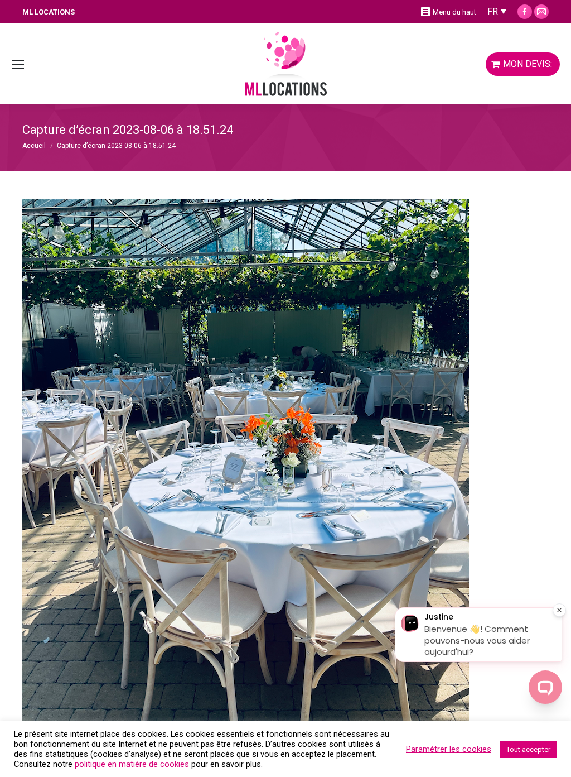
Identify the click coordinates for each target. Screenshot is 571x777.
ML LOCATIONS (48, 12)
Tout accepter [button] (528, 749)
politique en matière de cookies (132, 764)
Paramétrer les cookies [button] (448, 749)
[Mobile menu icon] (18, 64)
